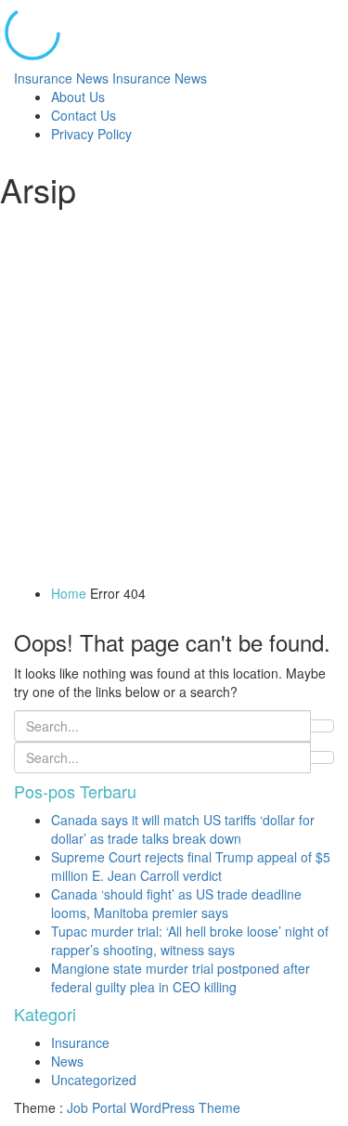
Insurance (80, 1042)
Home (68, 593)
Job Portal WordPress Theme (153, 1107)
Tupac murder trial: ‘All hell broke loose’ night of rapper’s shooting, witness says (190, 940)
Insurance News (110, 78)
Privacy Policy (91, 133)
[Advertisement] (174, 400)
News (67, 1061)
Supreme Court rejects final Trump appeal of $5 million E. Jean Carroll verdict (190, 866)
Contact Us (83, 115)
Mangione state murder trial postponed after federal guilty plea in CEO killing (180, 977)
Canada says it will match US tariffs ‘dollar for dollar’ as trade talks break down (183, 829)
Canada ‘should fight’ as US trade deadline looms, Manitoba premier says (176, 903)
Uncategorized (93, 1079)
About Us (78, 96)
